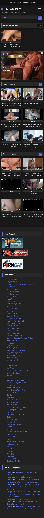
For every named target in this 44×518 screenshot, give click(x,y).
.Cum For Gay (12, 279)
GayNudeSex (11, 427)
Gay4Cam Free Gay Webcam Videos (20, 338)
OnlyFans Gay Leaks (14, 353)
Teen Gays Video (13, 358)
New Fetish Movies (13, 461)
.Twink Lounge (12, 289)
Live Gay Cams (12, 345)
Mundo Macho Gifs (13, 388)
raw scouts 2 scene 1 (23, 499)
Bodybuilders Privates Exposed (18, 432)
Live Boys (10, 343)
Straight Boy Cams (13, 355)
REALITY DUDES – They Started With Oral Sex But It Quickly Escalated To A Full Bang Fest (24, 487)
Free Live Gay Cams (14, 318)
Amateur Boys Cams (14, 304)
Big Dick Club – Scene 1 (24, 477)
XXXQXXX (11, 451)
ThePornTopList (12, 436)
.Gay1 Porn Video (13, 282)
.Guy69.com (11, 287)
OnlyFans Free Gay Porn (16, 350)
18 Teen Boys (11, 392)
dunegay (10, 472)
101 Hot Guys (11, 296)
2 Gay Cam (11, 299)
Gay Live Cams (12, 331)
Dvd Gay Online (12, 402)
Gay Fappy (11, 368)
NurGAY (10, 417)
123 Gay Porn (12, 8)
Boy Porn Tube (12, 311)
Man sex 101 (11, 434)
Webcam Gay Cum (13, 360)
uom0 (9, 439)
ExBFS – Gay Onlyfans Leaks (17, 370)
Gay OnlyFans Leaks (14, 333)
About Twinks (11, 301)
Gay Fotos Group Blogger (16, 441)
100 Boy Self (11, 412)
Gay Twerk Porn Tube (14, 336)
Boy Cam (10, 306)
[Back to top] (37, 512)
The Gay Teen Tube (14, 378)
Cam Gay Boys (12, 313)
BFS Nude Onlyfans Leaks (16, 383)
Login (25, 2)
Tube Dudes (11, 456)
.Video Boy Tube (13, 291)
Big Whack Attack (13, 419)
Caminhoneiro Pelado (15, 424)
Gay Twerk (10, 375)
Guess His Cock (12, 340)
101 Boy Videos (12, 294)
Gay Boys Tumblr (13, 326)
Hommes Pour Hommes (15, 380)
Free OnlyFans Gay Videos (16, 321)
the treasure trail (12, 444)
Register (32, 2)
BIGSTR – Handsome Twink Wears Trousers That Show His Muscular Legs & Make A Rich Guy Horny (24, 494)
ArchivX (9, 429)
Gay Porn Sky (12, 446)
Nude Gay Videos (13, 348)
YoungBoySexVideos (14, 410)
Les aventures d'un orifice (16, 414)
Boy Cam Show (12, 309)
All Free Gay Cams (13, 373)
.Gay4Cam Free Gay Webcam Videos (20, 284)
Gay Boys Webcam (13, 328)
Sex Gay (10, 449)
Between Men (12, 422)
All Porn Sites (11, 459)
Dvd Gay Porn (12, 405)
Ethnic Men (11, 385)
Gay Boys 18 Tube (13, 323)
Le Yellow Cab (12, 366)
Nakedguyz (11, 454)
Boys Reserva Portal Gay (16, 390)
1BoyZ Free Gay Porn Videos (17, 407)
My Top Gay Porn (13, 400)
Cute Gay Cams (12, 316)
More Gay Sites (12, 397)
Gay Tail (9, 395)
